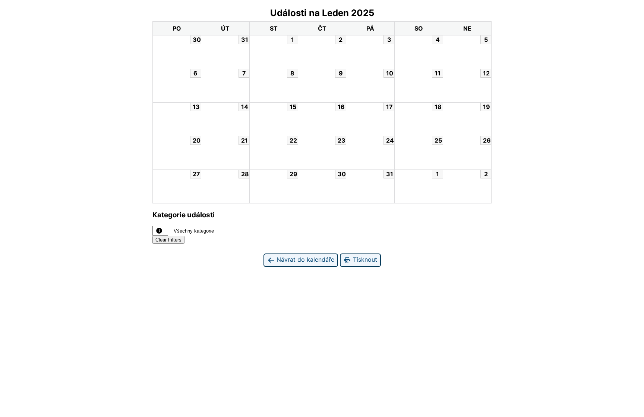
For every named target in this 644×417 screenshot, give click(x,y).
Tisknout (364, 259)
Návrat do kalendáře (304, 259)
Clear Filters (168, 240)
